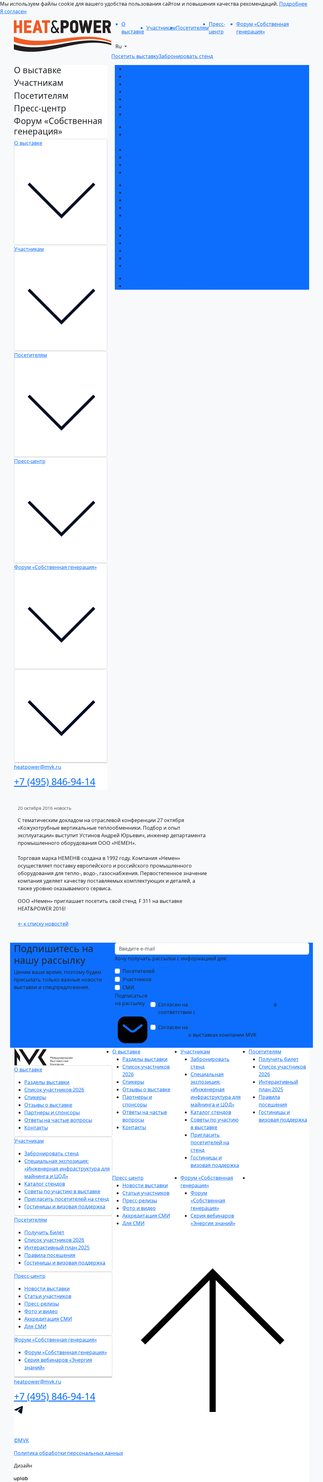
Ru (119, 46)
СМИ (128, 987)
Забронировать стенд (152, 126)
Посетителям (30, 355)
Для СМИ (136, 265)
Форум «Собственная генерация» (55, 567)
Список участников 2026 (155, 76)
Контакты (137, 114)
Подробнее (293, 3)
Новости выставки (147, 227)
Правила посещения (150, 207)
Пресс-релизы (142, 243)
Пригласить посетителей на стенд (167, 164)
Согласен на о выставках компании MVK (221, 1031)
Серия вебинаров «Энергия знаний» (169, 285)
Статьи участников (148, 235)
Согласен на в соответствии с (224, 1012)
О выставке (28, 142)
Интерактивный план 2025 (157, 200)
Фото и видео (141, 250)
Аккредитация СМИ (149, 258)
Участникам (29, 249)
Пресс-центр (29, 461)
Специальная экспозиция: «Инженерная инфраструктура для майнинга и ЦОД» (67, 1169)
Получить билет (145, 184)
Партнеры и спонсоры (152, 99)
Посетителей (138, 971)
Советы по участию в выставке (163, 157)
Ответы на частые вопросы (159, 106)
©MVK (21, 1440)
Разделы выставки (147, 68)
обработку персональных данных (231, 1004)
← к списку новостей (43, 923)
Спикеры (136, 83)
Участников (136, 979)
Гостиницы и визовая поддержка (165, 172)
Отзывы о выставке (149, 91)
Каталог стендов (145, 149)
